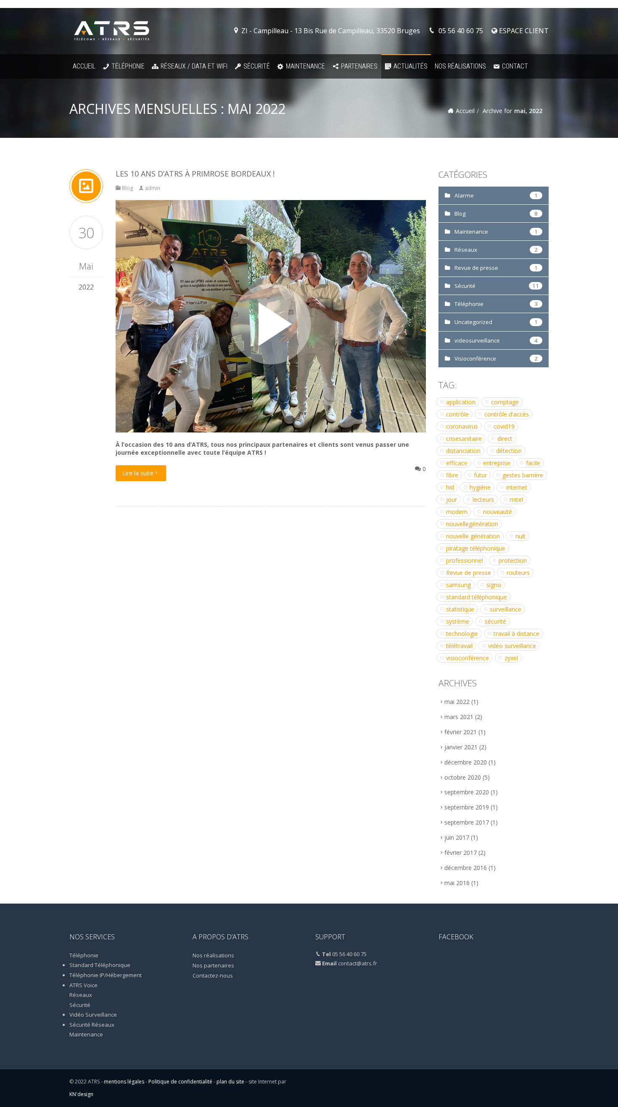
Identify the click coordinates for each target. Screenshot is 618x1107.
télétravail (459, 646)
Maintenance (305, 66)
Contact (515, 66)
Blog (127, 188)
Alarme (464, 195)
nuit (520, 536)
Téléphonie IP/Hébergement (105, 975)
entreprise (496, 463)
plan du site (230, 1081)
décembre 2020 (465, 762)
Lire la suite (137, 473)
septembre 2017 (466, 822)
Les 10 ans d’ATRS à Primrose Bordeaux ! (195, 174)
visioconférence (467, 658)
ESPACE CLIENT (523, 30)
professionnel (464, 560)
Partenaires (359, 66)
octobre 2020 (462, 777)
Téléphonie (128, 66)
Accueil (84, 66)
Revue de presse (476, 267)
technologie (462, 634)
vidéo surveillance (512, 646)
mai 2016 (457, 883)
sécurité (495, 621)
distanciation (463, 451)
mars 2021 (458, 717)
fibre (452, 475)
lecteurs (483, 499)
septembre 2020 (466, 792)
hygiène (480, 487)
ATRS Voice (83, 985)
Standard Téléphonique (99, 965)
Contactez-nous (213, 975)
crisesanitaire (464, 439)
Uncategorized (473, 322)
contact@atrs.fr (357, 963)
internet (516, 487)
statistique (460, 609)
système (457, 621)
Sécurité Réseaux (91, 1024)
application (460, 402)
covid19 (504, 426)
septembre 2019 (466, 807)
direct (504, 439)
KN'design (81, 1094)
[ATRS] (111, 31)
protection (513, 560)
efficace (456, 463)
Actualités (411, 66)
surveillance (505, 609)
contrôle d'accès (506, 414)
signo (493, 585)
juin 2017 (456, 837)
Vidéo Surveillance (93, 1014)
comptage (505, 402)
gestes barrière (522, 475)
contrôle (457, 414)
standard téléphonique (476, 597)
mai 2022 (457, 702)
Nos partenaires (213, 965)
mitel (516, 499)
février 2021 (460, 732)
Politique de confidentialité (180, 1081)
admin (152, 188)
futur (480, 475)
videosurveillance (477, 340)
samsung (458, 585)
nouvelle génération (473, 536)
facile (533, 463)
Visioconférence (475, 358)
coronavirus (462, 426)
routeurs (518, 573)
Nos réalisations (460, 66)
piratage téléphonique (475, 548)
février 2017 (460, 853)
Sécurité (256, 66)
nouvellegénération (472, 524)
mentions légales (124, 1081)
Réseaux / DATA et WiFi (194, 66)
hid (450, 487)
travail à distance (516, 634)
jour (451, 499)
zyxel (511, 658)
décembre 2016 (465, 868)
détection (509, 451)
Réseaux (465, 249)
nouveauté (497, 512)
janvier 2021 (461, 747)
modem (456, 512)
